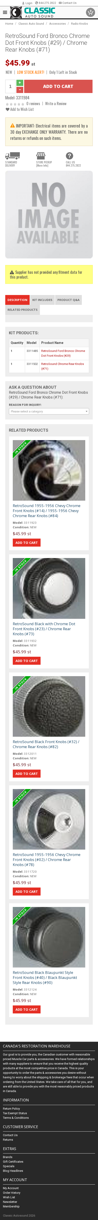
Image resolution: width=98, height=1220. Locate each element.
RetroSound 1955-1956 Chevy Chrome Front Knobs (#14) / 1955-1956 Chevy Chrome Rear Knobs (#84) (46, 510)
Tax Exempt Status (15, 1113)
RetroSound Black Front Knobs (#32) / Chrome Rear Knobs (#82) (46, 744)
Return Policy (11, 1108)
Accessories (57, 23)
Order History (11, 1192)
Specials (8, 1166)
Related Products (23, 310)
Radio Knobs (79, 23)
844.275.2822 (47, 3)
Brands (7, 1157)
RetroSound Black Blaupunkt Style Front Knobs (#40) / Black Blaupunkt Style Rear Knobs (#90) (45, 977)
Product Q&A (68, 300)
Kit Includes (42, 300)
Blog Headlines (13, 1170)
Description (17, 300)
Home (9, 23)
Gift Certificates (13, 1161)
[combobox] (49, 411)
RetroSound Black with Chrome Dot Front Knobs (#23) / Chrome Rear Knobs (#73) (44, 628)
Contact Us (69, 3)
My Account (11, 1188)
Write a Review (56, 103)
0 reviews (33, 103)
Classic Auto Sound (31, 23)
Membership (11, 1206)
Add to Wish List (21, 109)
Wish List (9, 1197)
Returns (8, 1139)
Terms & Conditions (16, 1117)
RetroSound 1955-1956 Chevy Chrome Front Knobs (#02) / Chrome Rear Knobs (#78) (46, 859)
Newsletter (10, 1202)
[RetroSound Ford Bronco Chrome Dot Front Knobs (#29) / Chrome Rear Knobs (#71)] (49, 214)
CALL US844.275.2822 (73, 163)
